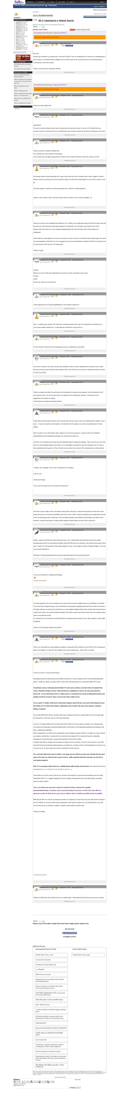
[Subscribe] (67, 44)
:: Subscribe (16, 108)
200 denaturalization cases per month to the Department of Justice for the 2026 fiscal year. (50, 1017)
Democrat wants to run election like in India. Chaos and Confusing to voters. (49, 987)
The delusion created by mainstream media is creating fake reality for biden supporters (50, 1045)
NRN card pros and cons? (43, 974)
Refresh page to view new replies (100, 13)
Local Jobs (61, 2)
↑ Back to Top (111, 1107)
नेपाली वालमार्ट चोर (41, 1023)
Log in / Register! (99, 6)
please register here (82, 923)
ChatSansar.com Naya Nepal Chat (46, 965)
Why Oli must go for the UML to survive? (48, 1051)
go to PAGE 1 (62, 33)
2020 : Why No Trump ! (43, 1005)
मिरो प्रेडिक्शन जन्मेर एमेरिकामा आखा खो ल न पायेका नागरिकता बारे (50, 1066)
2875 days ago (21, 27)
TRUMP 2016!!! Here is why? (44, 955)
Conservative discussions (43, 960)
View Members (36, 12)
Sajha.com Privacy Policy (60, 1077)
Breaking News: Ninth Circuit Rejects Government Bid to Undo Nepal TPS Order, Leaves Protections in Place (51, 1058)
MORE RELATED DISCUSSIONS (20, 52)
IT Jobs (52, 2)
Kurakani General (46, 16)
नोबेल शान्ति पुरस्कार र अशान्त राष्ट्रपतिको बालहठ (49, 1000)
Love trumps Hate (41, 1040)
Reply (61, 44)
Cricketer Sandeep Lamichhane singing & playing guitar (51, 1010)
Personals (30, 2)
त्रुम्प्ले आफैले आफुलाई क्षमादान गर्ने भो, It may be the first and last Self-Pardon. (50, 994)
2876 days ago (21, 22)
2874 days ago (20, 32)
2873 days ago (22, 47)
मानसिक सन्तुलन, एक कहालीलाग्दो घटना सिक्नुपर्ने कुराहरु (49, 1034)
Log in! (40, 923)
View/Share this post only (69, 72)
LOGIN (71, 2)
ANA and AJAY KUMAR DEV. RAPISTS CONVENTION (51, 1028)
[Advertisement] (113, 30)
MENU (102, 2)
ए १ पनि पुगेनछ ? (40, 969)
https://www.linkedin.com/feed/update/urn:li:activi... (55, 769)
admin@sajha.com (100, 1072)
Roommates (41, 2)
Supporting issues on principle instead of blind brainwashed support (50, 980)
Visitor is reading (23, 81)
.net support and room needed (22, 69)
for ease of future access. (80, 29)
